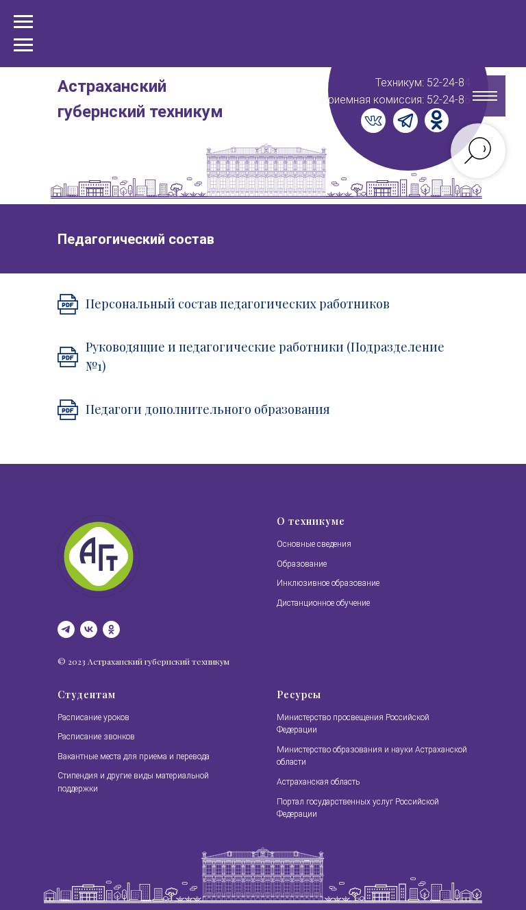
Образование (302, 564)
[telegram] (66, 629)
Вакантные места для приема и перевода (134, 756)
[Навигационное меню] (23, 45)
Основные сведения (314, 544)
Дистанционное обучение (323, 603)
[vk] (88, 629)
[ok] (111, 629)
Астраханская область (318, 782)
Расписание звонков (96, 736)
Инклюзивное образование (328, 583)
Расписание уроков (93, 717)
